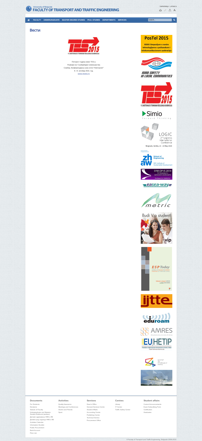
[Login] (165, 11)
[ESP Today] (156, 290)
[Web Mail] (160, 11)
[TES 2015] (156, 106)
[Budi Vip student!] (156, 243)
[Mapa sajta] (170, 11)
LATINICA (173, 6)
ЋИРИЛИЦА (164, 6)
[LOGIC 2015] (156, 146)
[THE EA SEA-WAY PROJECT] (156, 187)
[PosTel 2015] (156, 52)
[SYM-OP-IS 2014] (156, 179)
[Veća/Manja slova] (175, 11)
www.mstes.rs (84, 74)
